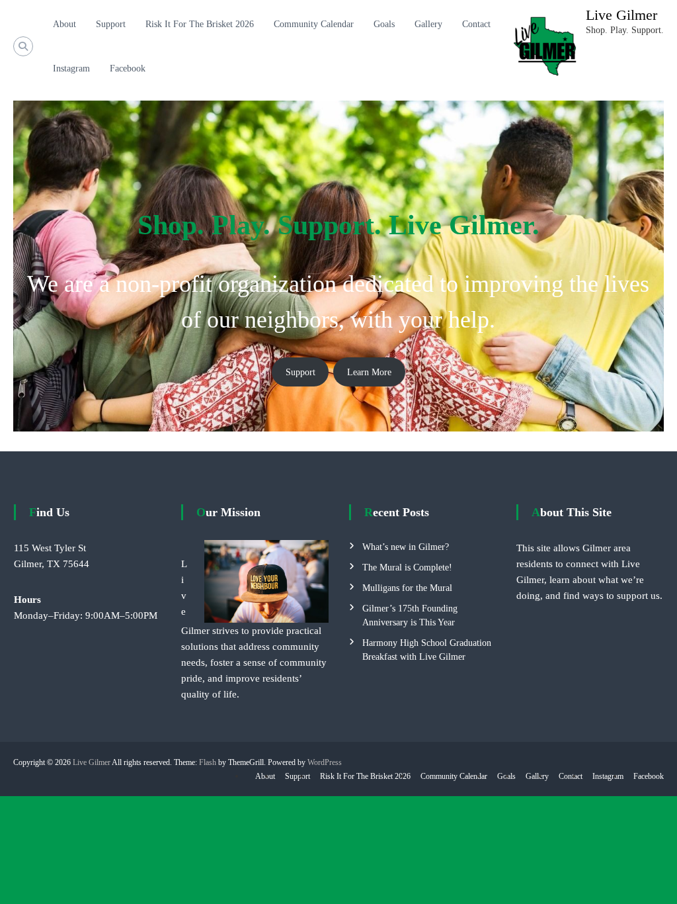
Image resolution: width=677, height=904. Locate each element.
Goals (384, 24)
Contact (476, 24)
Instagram (71, 68)
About (64, 24)
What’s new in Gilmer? (405, 547)
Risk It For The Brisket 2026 (199, 24)
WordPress (324, 762)
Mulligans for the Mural (407, 588)
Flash (207, 762)
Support (111, 24)
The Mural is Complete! (407, 567)
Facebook (127, 68)
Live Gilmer (621, 15)
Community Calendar (314, 24)
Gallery (428, 24)
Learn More (369, 372)
